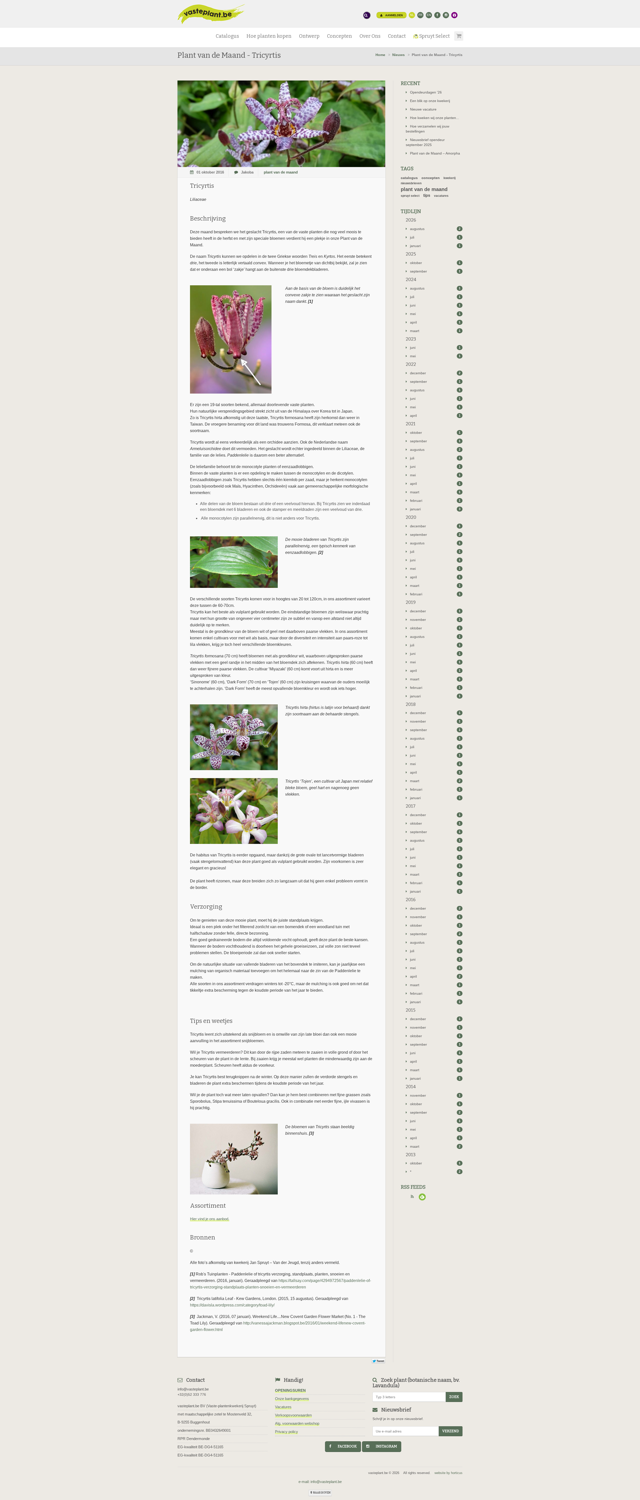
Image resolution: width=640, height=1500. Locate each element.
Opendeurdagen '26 (426, 92)
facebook (345, 1446)
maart (435, 331)
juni (435, 305)
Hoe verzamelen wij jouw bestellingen (427, 128)
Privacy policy (286, 1431)
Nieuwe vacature (423, 109)
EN (429, 15)
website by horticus (448, 1473)
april (435, 322)
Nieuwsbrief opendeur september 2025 (425, 142)
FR (420, 15)
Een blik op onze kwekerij (430, 101)
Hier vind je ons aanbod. (209, 1219)
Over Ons (370, 36)
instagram (384, 1446)
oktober (435, 263)
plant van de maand (281, 172)
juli (435, 237)
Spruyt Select (434, 36)
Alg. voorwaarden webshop (297, 1423)
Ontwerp (309, 36)
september (435, 271)
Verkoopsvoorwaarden (293, 1415)
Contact (397, 36)
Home (380, 55)
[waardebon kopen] (454, 15)
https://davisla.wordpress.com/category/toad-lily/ (232, 1305)
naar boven (321, 1492)
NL (412, 15)
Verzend (450, 1431)
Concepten (339, 36)
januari (435, 246)
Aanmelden (393, 15)
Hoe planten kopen (269, 36)
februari (435, 501)
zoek (454, 1397)
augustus (435, 229)
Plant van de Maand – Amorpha (435, 153)
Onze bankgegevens (292, 1398)
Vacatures (283, 1407)
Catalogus (227, 36)
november (435, 620)
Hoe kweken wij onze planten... (434, 118)
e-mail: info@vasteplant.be (320, 1481)
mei (435, 314)
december (435, 373)
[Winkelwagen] (458, 34)
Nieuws (398, 55)
